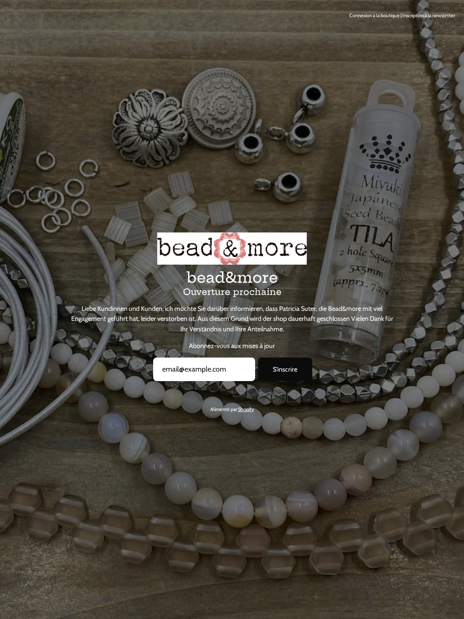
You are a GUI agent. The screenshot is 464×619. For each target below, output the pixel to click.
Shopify (246, 409)
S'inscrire (285, 369)
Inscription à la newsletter (428, 16)
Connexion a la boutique (374, 16)
